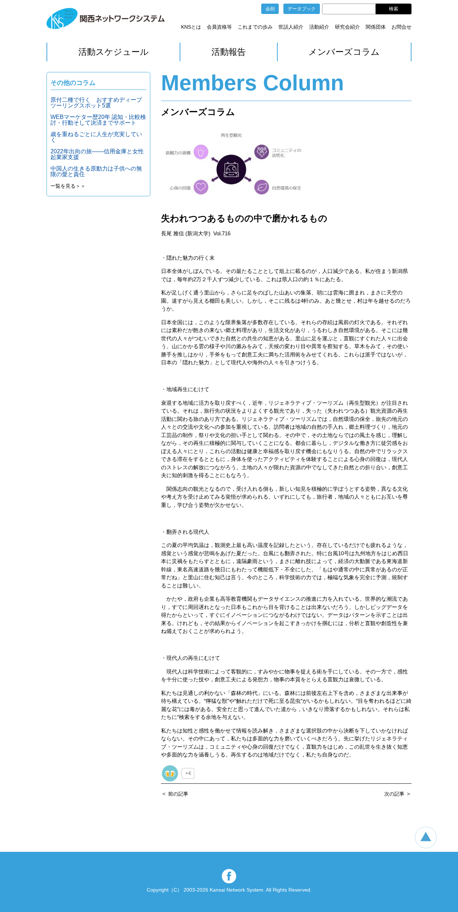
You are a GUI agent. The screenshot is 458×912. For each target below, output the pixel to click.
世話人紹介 (290, 27)
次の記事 (394, 794)
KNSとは (191, 27)
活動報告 (228, 52)
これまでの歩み (255, 27)
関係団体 (376, 27)
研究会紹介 (347, 27)
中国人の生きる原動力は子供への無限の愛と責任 (96, 171)
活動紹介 (319, 27)
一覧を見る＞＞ (68, 186)
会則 (270, 8)
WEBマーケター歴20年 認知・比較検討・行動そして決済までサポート (98, 120)
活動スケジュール (113, 52)
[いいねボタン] (170, 773)
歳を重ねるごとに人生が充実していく (96, 137)
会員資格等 (219, 27)
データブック (302, 8)
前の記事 (178, 794)
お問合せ (401, 27)
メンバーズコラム (344, 52)
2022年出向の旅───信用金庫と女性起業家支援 (97, 154)
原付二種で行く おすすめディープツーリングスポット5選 (96, 103)
